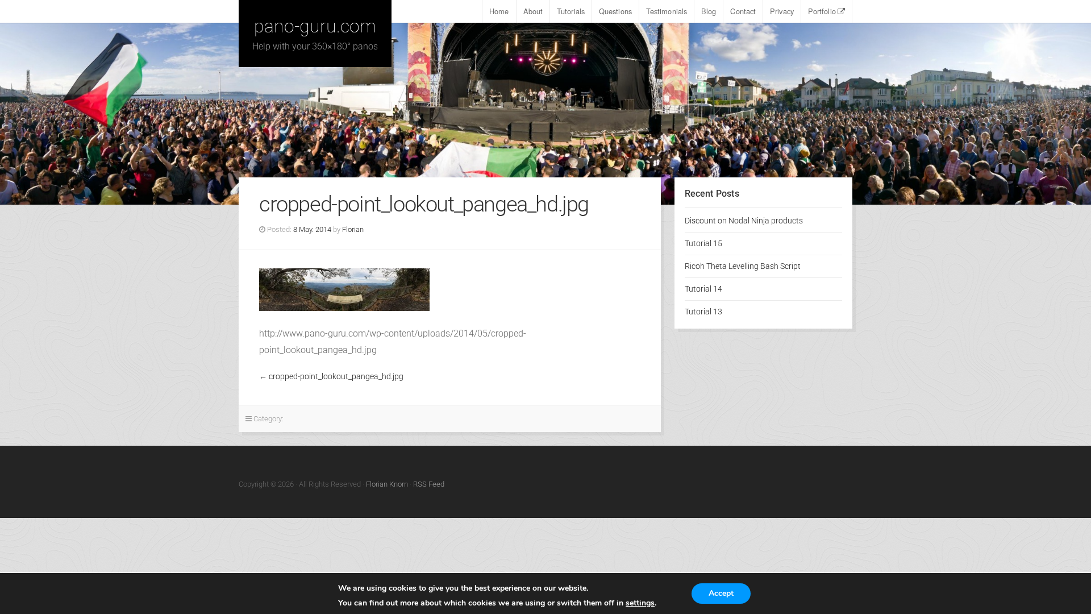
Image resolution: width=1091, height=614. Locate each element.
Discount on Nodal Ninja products (744, 221)
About (533, 11)
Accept (721, 593)
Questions (615, 11)
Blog (708, 11)
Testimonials (666, 11)
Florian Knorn (387, 484)
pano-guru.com (315, 26)
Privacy (782, 11)
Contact (743, 11)
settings (640, 603)
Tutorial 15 (703, 243)
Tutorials (571, 11)
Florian (353, 229)
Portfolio (822, 11)
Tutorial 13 (703, 312)
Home (499, 11)
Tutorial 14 (703, 289)
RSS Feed (428, 484)
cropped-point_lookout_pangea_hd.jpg (336, 376)
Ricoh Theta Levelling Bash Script (743, 266)
